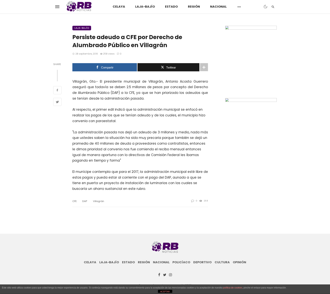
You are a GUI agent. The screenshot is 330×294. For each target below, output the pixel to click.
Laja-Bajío (145, 6)
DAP (84, 201)
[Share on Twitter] (57, 102)
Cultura (222, 262)
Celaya (119, 6)
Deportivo (202, 262)
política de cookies (232, 287)
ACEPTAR (165, 291)
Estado (171, 6)
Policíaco (181, 262)
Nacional (218, 6)
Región (194, 6)
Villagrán (98, 201)
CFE (74, 201)
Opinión (239, 262)
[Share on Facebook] (57, 90)
